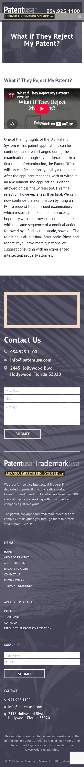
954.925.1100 (63, 11)
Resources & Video (17, 569)
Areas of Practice (16, 557)
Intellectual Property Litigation (27, 628)
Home (8, 551)
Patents (9, 611)
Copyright (11, 622)
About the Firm (14, 563)
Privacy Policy (14, 580)
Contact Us (12, 574)
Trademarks (12, 617)
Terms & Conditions (18, 586)
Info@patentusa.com (31, 360)
